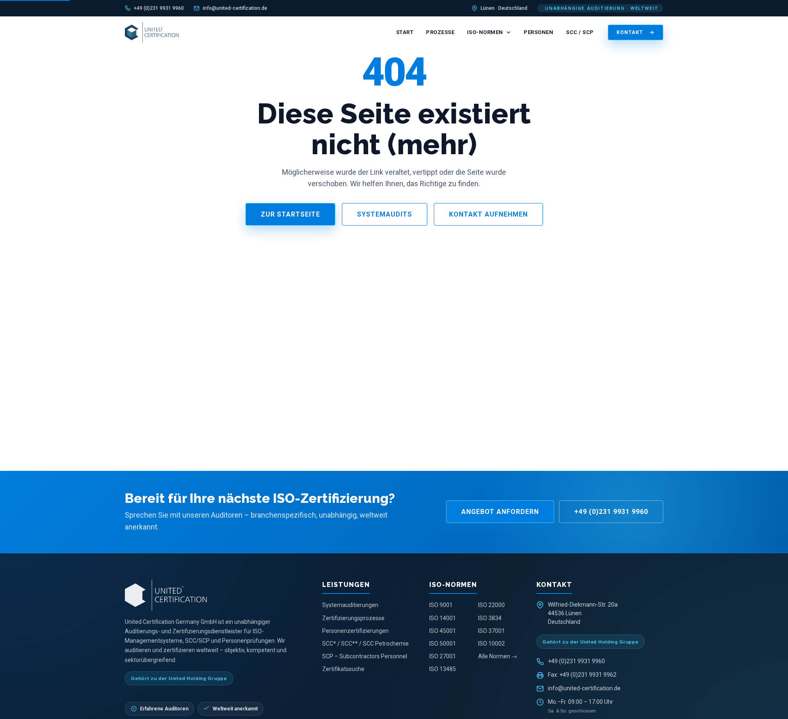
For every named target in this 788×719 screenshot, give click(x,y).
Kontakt (629, 32)
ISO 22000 (491, 605)
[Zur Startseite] (215, 595)
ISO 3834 (490, 618)
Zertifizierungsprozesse (353, 618)
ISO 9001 (441, 605)
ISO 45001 (442, 631)
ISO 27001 (442, 656)
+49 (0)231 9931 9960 (159, 8)
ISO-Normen (485, 32)
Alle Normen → (497, 656)
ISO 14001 (442, 618)
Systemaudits (384, 214)
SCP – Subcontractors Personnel (364, 656)
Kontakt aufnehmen (488, 214)
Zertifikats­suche (343, 669)
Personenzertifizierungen (355, 631)
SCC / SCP (580, 32)
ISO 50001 (442, 643)
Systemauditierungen (350, 605)
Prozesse (440, 32)
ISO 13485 (442, 669)
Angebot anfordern (500, 512)
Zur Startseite (290, 214)
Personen (538, 32)
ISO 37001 (491, 631)
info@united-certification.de (235, 8)
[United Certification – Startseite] (152, 32)
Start (405, 32)
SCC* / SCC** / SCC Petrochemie (365, 643)
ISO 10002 (491, 643)
